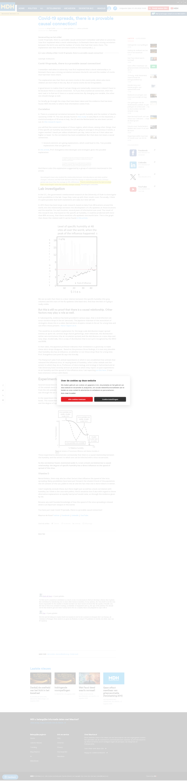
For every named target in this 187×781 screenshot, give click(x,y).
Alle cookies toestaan (77, 399)
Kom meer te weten (68, 393)
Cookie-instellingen (110, 399)
